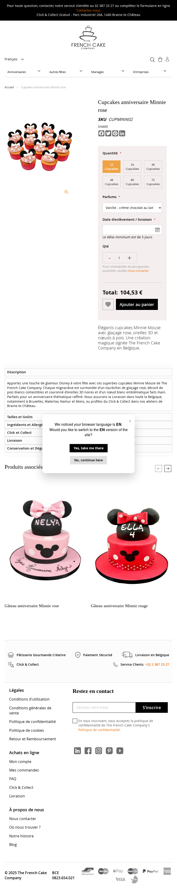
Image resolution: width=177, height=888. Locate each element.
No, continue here (88, 460)
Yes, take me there (88, 448)
